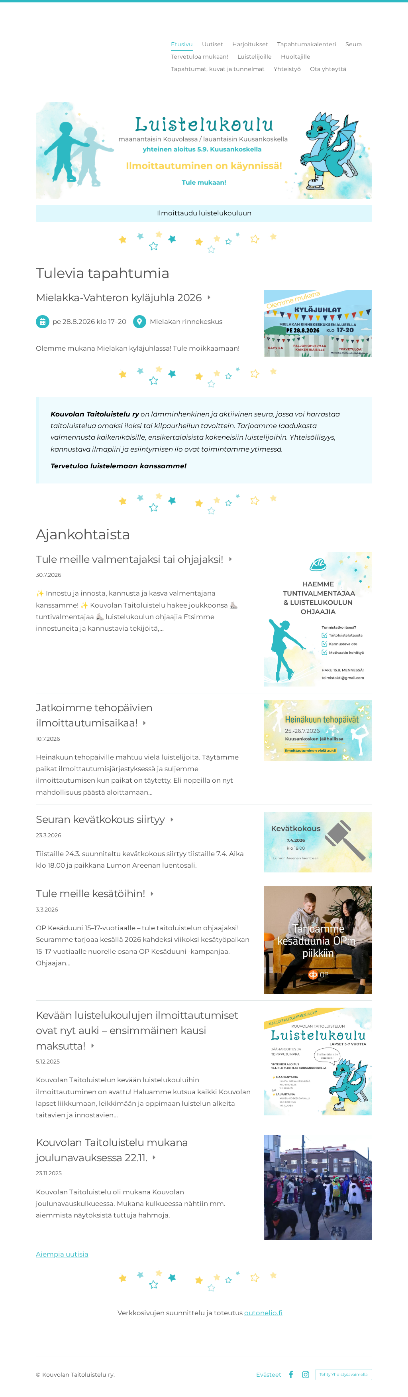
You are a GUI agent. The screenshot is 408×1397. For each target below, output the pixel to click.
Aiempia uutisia (62, 1254)
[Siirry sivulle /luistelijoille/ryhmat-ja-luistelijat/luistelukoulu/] (204, 150)
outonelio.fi (263, 1313)
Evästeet (268, 1374)
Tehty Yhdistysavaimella (344, 1374)
